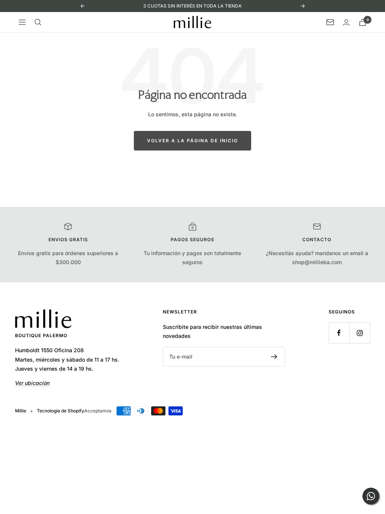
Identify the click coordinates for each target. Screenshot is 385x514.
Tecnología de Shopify (60, 411)
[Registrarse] (274, 356)
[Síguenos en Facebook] (339, 332)
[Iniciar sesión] (346, 22)
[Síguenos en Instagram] (359, 332)
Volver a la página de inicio (192, 140)
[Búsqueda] (38, 22)
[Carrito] (362, 22)
